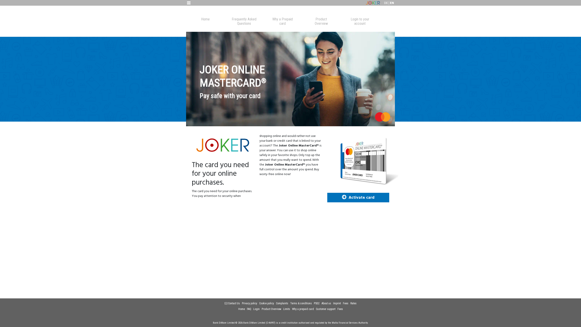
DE (386, 3)
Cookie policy (266, 303)
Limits (286, 309)
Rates (353, 303)
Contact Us (233, 303)
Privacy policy (249, 303)
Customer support (325, 309)
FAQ (249, 309)
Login (256, 309)
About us (326, 303)
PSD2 (317, 303)
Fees (345, 303)
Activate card (361, 197)
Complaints (282, 303)
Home (241, 309)
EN (392, 3)
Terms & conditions (301, 303)
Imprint (337, 303)
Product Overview (271, 309)
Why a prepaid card (303, 309)
